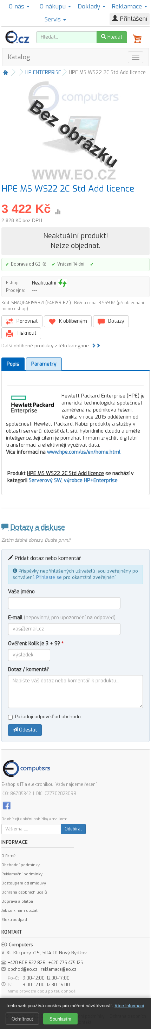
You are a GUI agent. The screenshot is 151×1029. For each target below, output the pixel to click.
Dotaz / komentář (28, 669)
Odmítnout (22, 1018)
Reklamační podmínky (21, 874)
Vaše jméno (21, 591)
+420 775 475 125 (65, 962)
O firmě (8, 855)
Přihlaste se (49, 577)
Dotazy (115, 321)
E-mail (62, 617)
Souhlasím (60, 1018)
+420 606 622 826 (26, 962)
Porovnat (26, 321)
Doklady (90, 6)
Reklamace (128, 6)
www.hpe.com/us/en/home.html (83, 452)
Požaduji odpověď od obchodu (48, 717)
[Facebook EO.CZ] (6, 805)
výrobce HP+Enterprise (91, 480)
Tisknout (26, 333)
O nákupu (53, 6)
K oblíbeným (72, 321)
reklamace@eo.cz (59, 969)
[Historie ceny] (57, 212)
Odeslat (27, 730)
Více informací (129, 1005)
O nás (17, 6)
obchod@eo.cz (23, 969)
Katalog (19, 57)
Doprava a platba (17, 901)
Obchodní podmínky (20, 865)
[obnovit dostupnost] (62, 283)
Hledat (114, 37)
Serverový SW (45, 480)
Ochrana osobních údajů (24, 892)
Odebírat (73, 829)
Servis (54, 19)
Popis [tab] (13, 364)
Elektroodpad (14, 919)
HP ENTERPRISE (43, 72)
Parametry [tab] (44, 364)
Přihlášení (132, 19)
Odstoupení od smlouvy (23, 883)
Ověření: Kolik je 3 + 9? (36, 643)
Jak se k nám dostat (19, 910)
